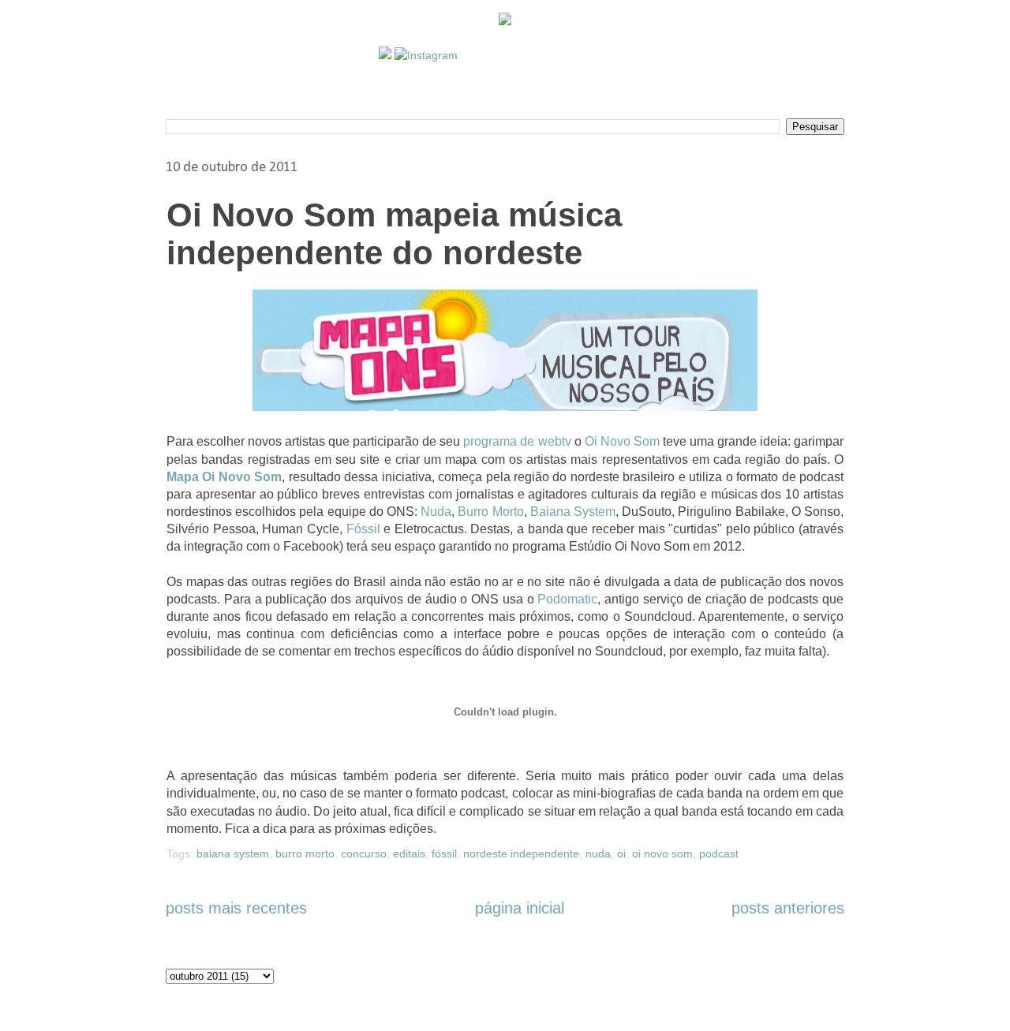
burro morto (305, 853)
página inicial (519, 908)
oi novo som (662, 853)
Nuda (436, 511)
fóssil (444, 853)
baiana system (232, 853)
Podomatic (567, 599)
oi (621, 853)
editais (409, 853)
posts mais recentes (236, 908)
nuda (598, 853)
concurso (364, 853)
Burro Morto (490, 511)
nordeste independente (521, 853)
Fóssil (363, 529)
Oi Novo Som (622, 441)
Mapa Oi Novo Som (224, 477)
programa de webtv (516, 441)
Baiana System (572, 511)
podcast (719, 853)
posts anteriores (787, 908)
